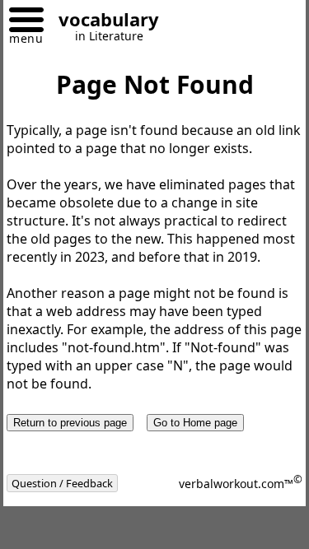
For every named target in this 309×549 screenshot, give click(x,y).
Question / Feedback (62, 483)
